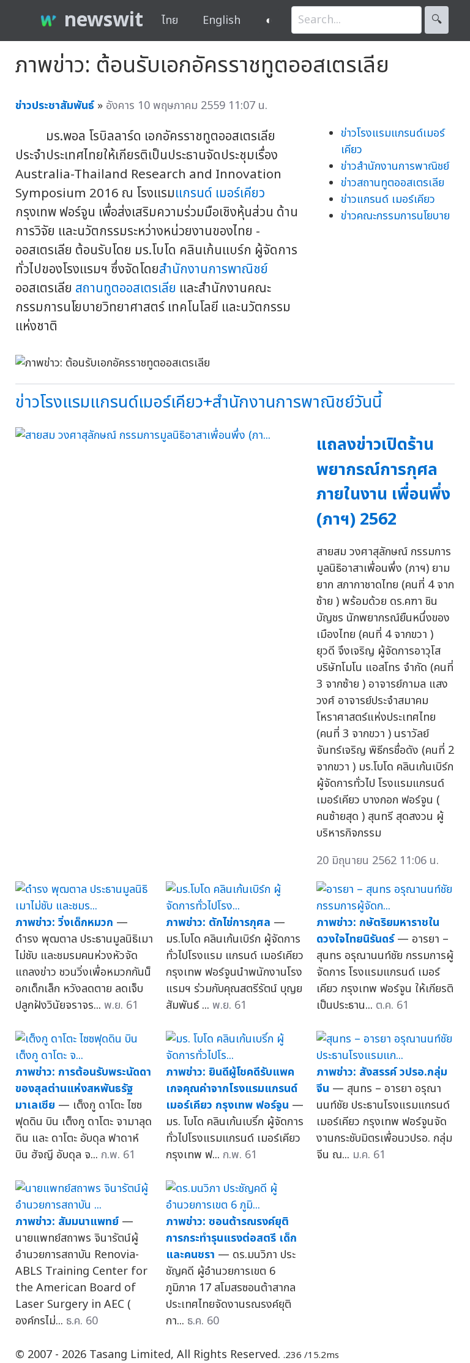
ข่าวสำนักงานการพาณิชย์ (395, 166)
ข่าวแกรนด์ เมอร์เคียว (388, 199)
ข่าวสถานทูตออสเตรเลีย (392, 183)
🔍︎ (436, 20)
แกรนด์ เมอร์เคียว (220, 193)
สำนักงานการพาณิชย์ (213, 269)
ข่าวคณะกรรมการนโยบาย (395, 216)
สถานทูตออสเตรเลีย (125, 288)
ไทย (170, 20)
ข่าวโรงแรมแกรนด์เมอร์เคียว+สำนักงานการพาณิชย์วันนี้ (198, 402)
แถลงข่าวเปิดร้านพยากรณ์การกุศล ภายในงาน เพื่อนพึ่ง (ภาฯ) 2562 (383, 482)
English (222, 20)
